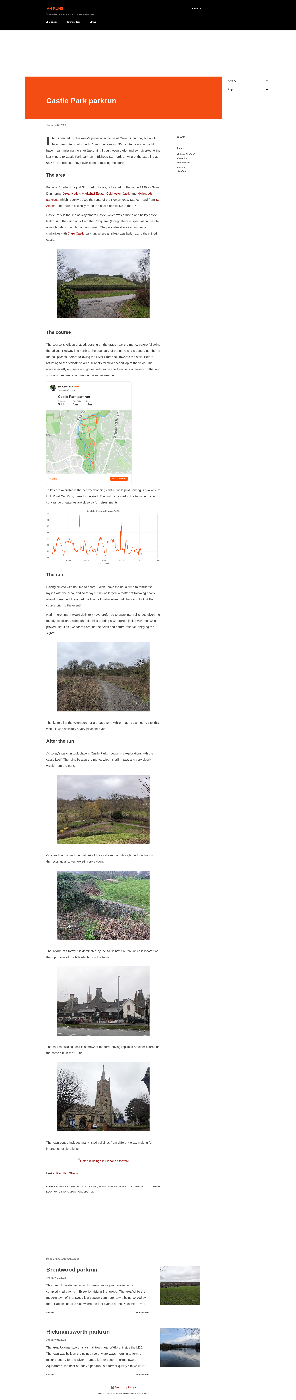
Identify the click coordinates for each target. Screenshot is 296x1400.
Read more (142, 1312)
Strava (93, 22)
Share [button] (181, 137)
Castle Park (183, 158)
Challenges (52, 22)
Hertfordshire (183, 162)
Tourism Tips (73, 22)
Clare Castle (76, 233)
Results (61, 1173)
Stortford (181, 171)
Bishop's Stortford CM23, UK (76, 1192)
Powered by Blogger (125, 1387)
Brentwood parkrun (71, 1269)
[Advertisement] (148, 53)
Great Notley (71, 193)
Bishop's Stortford (186, 154)
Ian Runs (54, 8)
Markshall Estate (93, 193)
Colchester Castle (118, 193)
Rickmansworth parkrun (78, 1332)
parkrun (181, 167)
